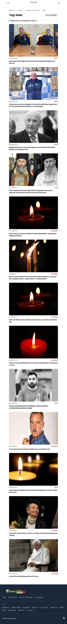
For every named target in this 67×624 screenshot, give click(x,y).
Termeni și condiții (12, 597)
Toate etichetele (52, 15)
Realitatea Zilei (12, 610)
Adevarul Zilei (35, 607)
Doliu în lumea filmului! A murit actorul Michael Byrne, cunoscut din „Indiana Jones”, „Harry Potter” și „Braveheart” (33, 278)
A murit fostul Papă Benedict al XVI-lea (23, 576)
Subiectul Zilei (21, 610)
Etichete (20, 10)
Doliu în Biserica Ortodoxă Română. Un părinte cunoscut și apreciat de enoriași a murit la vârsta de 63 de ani (31, 191)
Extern (56, 58)
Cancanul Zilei (44, 607)
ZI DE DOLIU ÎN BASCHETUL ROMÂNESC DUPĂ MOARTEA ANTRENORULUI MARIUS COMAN (28, 407)
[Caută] (59, 3)
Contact (4, 597)
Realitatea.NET (5, 607)
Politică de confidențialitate (26, 597)
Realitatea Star (26, 607)
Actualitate (54, 231)
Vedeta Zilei (30, 610)
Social (56, 187)
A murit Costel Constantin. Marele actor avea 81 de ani (29, 449)
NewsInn (4, 610)
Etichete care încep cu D (33, 10)
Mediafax (61, 607)
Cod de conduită (39, 597)
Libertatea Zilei (53, 607)
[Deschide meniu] (8, 3)
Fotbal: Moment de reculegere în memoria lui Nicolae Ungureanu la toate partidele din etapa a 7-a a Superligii (33, 105)
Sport (56, 101)
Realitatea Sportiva (16, 607)
